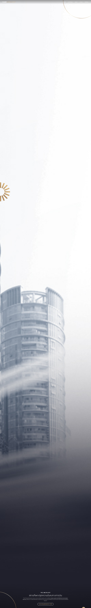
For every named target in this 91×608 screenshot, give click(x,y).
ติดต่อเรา (86, 2)
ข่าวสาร (81, 2)
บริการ (76, 2)
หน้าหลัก (64, 2)
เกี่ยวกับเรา (70, 2)
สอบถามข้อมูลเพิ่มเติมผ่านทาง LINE (45, 604)
